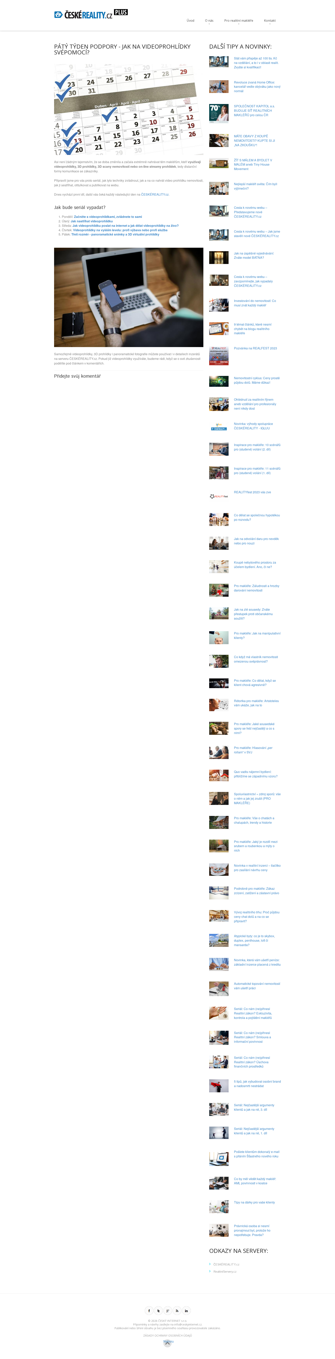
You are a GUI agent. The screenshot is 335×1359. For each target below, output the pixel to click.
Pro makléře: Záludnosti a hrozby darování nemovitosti (256, 588)
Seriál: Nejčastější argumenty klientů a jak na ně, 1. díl (254, 1130)
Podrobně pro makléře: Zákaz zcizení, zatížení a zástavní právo (256, 890)
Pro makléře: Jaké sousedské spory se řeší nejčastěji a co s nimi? (254, 728)
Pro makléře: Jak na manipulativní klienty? (257, 635)
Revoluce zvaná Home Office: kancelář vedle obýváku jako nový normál (257, 86)
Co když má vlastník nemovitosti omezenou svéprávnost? (256, 659)
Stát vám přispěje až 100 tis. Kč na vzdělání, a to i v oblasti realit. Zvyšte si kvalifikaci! (256, 62)
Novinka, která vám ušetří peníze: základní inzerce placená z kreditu (257, 962)
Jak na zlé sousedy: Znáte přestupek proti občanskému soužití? (253, 614)
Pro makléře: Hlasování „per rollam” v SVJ (253, 749)
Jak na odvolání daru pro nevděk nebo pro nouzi (256, 540)
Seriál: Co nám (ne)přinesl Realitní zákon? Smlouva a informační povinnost (252, 1037)
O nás (209, 20)
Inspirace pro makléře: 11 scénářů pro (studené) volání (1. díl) (257, 470)
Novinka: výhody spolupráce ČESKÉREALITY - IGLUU (253, 425)
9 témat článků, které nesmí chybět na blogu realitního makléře (252, 328)
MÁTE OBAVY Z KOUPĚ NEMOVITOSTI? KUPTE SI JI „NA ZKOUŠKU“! (254, 140)
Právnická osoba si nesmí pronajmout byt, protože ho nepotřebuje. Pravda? (252, 1230)
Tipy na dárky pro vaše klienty (254, 1202)
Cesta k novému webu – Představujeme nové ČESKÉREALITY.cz (250, 212)
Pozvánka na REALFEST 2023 (255, 348)
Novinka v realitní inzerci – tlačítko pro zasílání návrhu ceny (257, 867)
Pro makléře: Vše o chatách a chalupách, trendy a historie (254, 820)
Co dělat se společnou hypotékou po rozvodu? (257, 517)
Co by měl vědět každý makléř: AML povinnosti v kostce (255, 1181)
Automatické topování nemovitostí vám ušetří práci (257, 985)
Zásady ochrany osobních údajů (167, 1335)
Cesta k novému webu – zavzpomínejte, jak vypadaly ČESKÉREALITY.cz (253, 281)
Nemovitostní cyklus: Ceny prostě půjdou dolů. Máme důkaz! (257, 380)
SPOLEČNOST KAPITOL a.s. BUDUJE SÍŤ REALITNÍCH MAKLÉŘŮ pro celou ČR (254, 110)
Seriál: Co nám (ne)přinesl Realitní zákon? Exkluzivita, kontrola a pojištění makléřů (253, 1013)
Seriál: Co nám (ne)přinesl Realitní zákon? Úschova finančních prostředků (252, 1062)
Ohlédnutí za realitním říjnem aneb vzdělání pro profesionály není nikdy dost (255, 404)
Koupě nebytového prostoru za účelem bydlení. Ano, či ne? (255, 564)
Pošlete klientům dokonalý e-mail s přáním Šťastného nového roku (257, 1153)
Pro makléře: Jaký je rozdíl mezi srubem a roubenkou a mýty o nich (256, 846)
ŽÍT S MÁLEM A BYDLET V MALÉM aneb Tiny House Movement (253, 164)
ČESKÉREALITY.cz (155, 194)
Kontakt (270, 20)
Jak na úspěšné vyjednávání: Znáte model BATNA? (254, 255)
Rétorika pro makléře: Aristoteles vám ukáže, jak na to (256, 703)
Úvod (190, 20)
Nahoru (167, 1341)
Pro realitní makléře (238, 20)
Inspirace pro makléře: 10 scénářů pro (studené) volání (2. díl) (257, 447)
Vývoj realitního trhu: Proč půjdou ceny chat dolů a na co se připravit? (257, 916)
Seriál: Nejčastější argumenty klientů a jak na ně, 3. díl (254, 1107)
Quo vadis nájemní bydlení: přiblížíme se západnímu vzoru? (256, 773)
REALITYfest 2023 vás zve (252, 492)
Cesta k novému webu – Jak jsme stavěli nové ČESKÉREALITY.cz (257, 233)
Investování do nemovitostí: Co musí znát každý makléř (255, 302)
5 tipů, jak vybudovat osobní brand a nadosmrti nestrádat (257, 1083)
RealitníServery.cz (225, 1272)
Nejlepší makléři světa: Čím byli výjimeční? (255, 186)
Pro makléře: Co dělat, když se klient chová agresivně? (255, 682)
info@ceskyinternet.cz (188, 1324)
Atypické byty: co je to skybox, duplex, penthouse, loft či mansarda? (254, 940)
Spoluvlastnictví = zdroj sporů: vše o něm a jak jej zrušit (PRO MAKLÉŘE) (257, 798)
